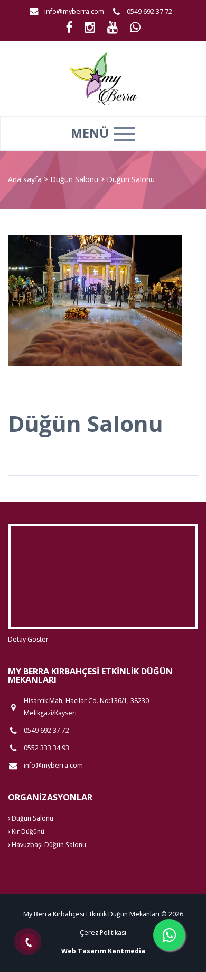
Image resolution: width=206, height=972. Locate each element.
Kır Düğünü (27, 831)
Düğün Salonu (75, 179)
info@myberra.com (74, 11)
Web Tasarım (83, 951)
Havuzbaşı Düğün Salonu (48, 844)
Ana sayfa (25, 179)
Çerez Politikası (103, 932)
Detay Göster (28, 639)
